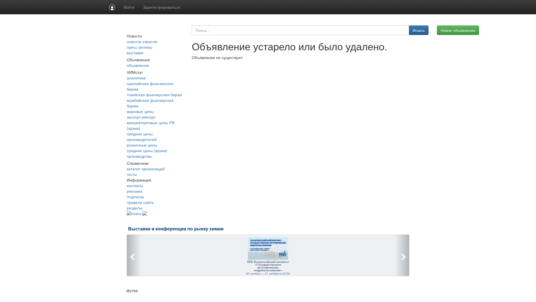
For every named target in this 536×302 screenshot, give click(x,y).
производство (139, 156)
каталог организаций (146, 168)
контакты (135, 185)
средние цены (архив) (147, 150)
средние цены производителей (142, 136)
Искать (419, 30)
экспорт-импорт (141, 117)
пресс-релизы (139, 47)
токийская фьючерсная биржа (154, 94)
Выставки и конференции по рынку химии (176, 228)
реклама (134, 191)
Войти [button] (129, 7)
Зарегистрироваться (161, 7)
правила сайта (140, 202)
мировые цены (140, 111)
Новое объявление (458, 30)
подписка (135, 196)
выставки (135, 52)
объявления (138, 65)
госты (132, 174)
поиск (136, 213)
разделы (134, 208)
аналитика (136, 78)
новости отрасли (142, 41)
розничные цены (142, 145)
